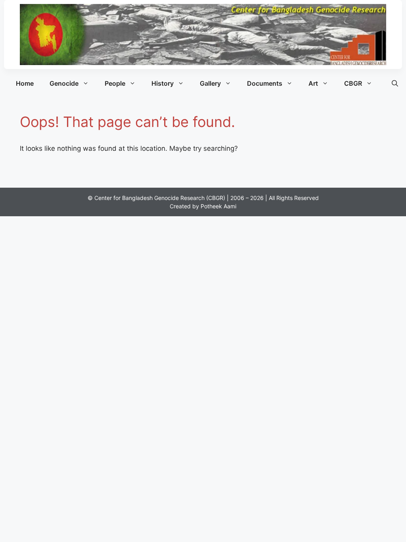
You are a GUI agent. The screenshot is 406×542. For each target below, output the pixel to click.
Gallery (210, 83)
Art (313, 83)
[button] (395, 83)
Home (25, 83)
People (115, 83)
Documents (264, 83)
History (162, 83)
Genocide (64, 83)
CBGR (353, 83)
